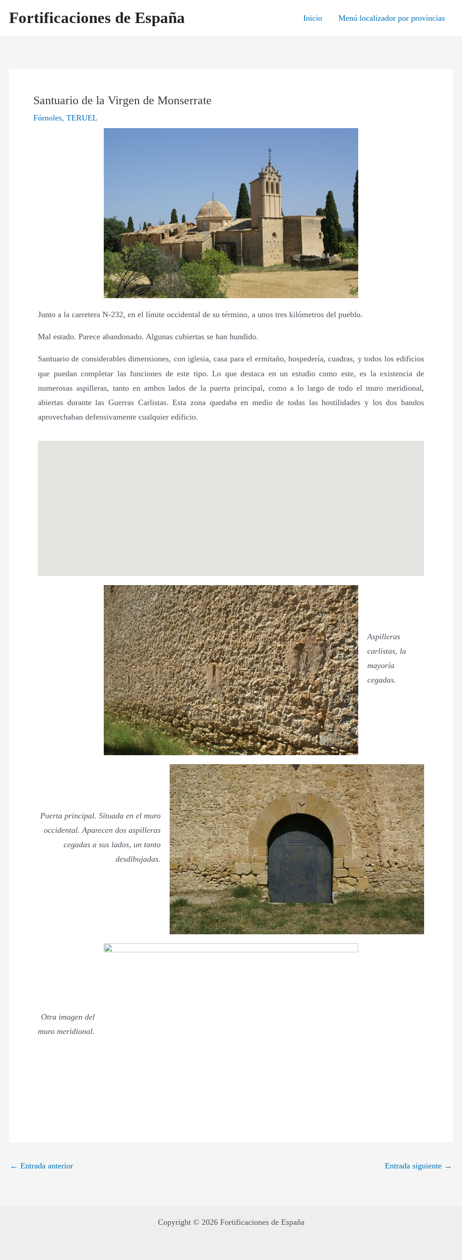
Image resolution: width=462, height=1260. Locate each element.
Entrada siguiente (418, 1166)
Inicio (312, 18)
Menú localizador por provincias (391, 18)
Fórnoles (47, 117)
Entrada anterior (41, 1166)
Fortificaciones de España (97, 18)
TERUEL (81, 117)
